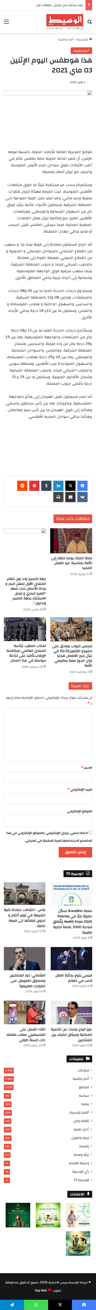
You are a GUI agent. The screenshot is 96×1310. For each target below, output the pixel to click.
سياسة (84, 1095)
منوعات (83, 1070)
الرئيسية (83, 39)
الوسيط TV (81, 1180)
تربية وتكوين (80, 1137)
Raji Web (41, 1290)
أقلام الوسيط (79, 1112)
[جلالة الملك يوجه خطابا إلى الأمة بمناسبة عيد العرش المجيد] (71, 541)
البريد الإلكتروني (80, 789)
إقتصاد (84, 1146)
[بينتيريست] (34, 486)
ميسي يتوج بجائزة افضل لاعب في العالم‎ (73, 978)
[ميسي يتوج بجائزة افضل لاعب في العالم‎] (71, 958)
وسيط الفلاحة (79, 1163)
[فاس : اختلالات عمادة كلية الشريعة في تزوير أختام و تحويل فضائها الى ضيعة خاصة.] (24, 893)
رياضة (85, 1104)
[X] (70, 486)
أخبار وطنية (66, 39)
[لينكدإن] (58, 486)
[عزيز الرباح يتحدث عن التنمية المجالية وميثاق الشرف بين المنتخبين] (71, 1012)
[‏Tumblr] (46, 486)
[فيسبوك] (82, 486)
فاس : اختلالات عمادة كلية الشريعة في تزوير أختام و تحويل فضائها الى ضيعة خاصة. (24, 918)
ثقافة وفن (81, 1121)
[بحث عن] (89, 23)
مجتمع (84, 1087)
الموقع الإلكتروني (79, 811)
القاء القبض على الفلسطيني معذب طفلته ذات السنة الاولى (26, 1034)
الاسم (86, 768)
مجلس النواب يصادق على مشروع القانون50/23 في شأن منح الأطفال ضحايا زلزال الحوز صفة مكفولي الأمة (72, 656)
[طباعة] (58, 497)
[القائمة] (6, 23)
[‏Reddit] (22, 486)
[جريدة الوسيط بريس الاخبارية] (64, 21)
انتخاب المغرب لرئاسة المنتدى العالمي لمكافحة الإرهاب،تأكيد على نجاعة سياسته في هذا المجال (26, 653)
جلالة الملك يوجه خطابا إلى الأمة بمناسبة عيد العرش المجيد (71, 563)
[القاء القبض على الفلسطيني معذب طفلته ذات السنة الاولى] (24, 1012)
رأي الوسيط (80, 1171)
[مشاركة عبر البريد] (70, 497)
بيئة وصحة (81, 1154)
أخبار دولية (81, 1129)
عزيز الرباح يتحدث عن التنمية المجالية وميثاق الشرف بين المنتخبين (71, 1034)
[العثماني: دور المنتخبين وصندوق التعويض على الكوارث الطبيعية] (24, 958)
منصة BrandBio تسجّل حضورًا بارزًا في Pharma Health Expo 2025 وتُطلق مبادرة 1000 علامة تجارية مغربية (72, 922)
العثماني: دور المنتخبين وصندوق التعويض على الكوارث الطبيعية (27, 980)
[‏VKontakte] (82, 497)
